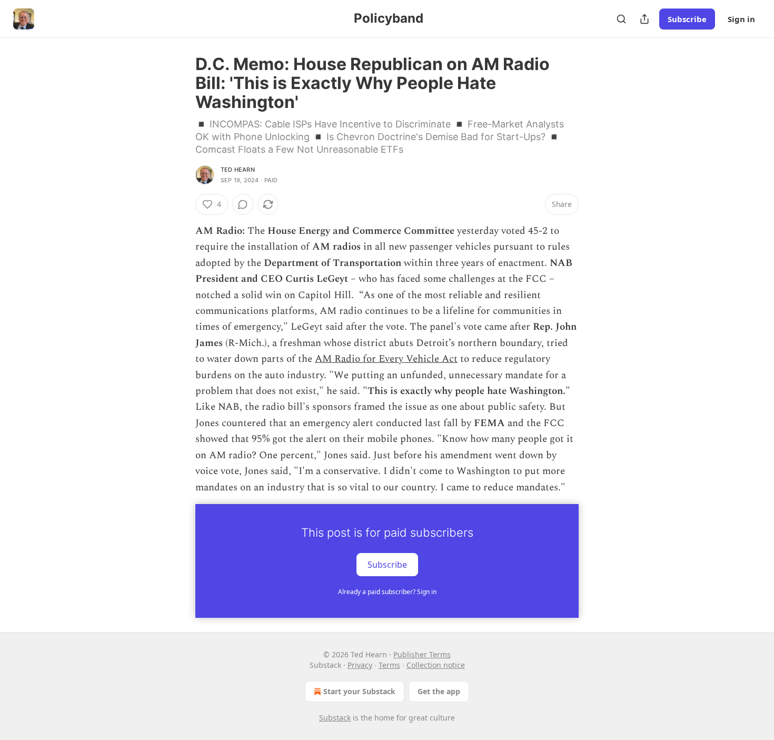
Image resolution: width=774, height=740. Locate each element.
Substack (335, 718)
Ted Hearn (238, 169)
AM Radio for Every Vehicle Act (386, 359)
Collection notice (435, 665)
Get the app (439, 691)
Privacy (360, 665)
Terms (389, 665)
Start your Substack (359, 691)
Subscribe (687, 19)
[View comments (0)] (242, 204)
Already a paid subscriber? (387, 591)
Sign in (741, 19)
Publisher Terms (422, 654)
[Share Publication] (644, 18)
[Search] (621, 18)
